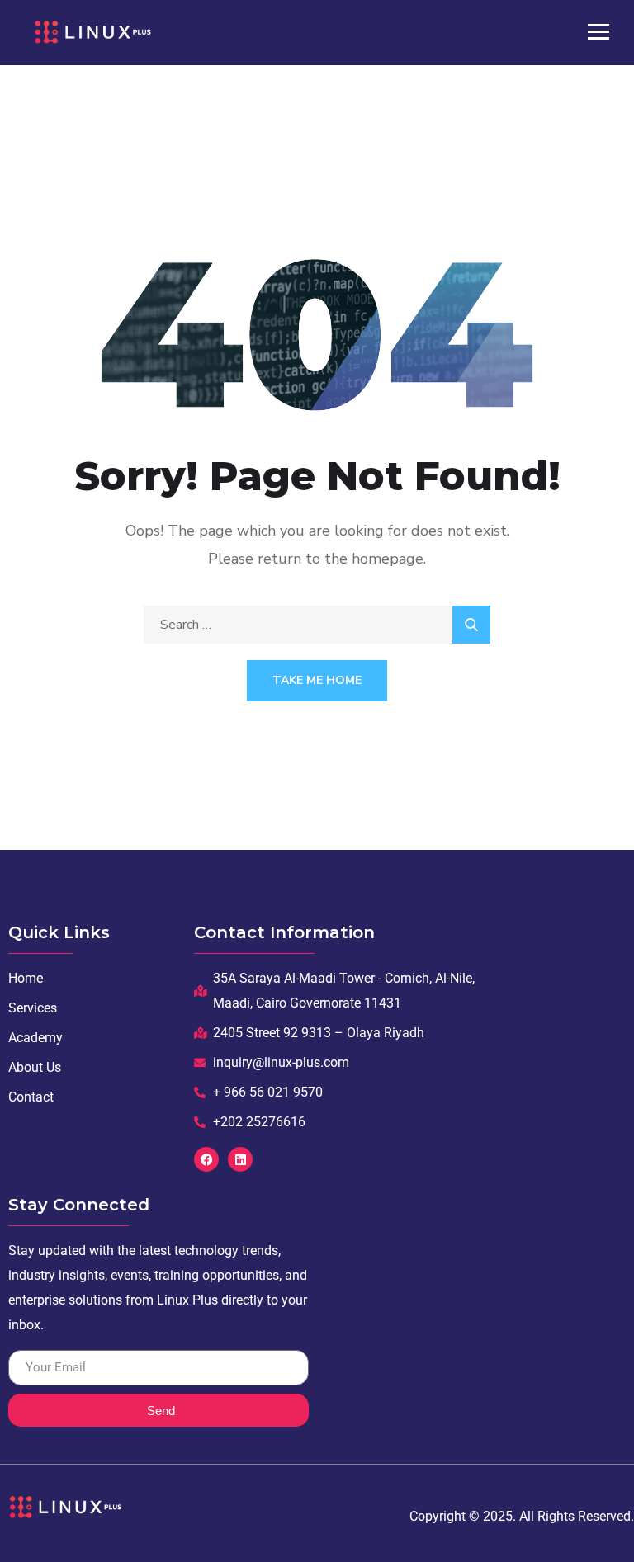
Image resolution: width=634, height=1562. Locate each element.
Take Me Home (317, 680)
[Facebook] (206, 1159)
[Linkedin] (240, 1159)
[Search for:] (317, 625)
